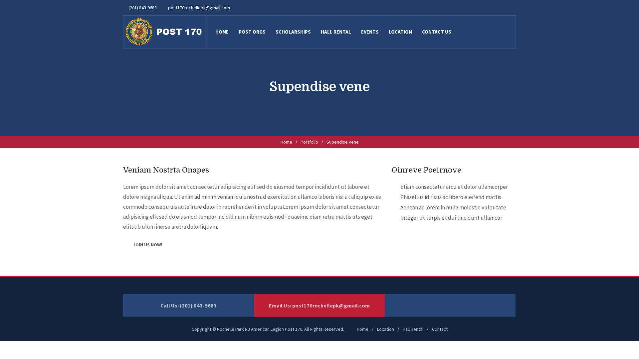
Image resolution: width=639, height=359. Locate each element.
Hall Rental (413, 329)
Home (286, 142)
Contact (440, 329)
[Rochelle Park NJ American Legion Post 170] (164, 32)
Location (385, 329)
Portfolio (309, 142)
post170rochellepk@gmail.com (331, 305)
